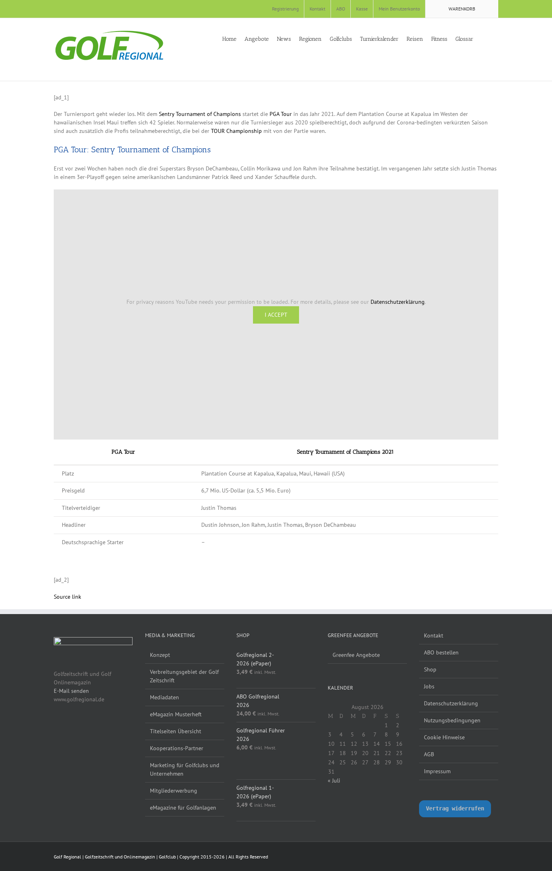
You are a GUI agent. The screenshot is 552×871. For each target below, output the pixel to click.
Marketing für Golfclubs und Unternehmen (184, 769)
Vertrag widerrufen (455, 808)
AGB (429, 754)
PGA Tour (281, 114)
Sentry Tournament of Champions (200, 114)
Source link (67, 596)
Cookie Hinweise (444, 737)
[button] (496, 38)
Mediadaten (164, 697)
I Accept (276, 314)
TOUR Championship (236, 131)
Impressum (437, 771)
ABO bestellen (441, 652)
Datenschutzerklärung (398, 301)
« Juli (334, 780)
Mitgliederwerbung (173, 790)
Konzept (160, 655)
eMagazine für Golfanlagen (183, 807)
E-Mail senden (71, 690)
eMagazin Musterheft (176, 714)
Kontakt (433, 635)
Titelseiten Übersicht (175, 731)
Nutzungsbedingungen (452, 720)
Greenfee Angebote (356, 655)
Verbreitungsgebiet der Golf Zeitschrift (184, 676)
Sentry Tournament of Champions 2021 (345, 451)
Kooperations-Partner (176, 748)
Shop (430, 669)
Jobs (429, 686)
